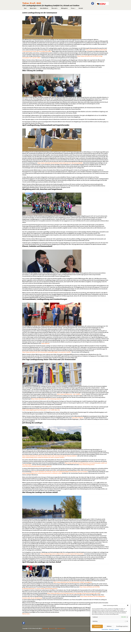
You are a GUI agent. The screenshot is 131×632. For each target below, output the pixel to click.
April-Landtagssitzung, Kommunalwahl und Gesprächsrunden (45, 125)
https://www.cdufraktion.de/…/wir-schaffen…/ (69, 394)
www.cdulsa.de (45, 343)
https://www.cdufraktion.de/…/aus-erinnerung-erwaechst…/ (47, 399)
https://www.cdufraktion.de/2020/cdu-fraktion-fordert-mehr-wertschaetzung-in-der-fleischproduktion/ (49, 456)
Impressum (117, 629)
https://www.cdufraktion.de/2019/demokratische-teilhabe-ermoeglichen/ (72, 582)
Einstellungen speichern (122, 626)
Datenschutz (111, 629)
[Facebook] (92, 3)
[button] (128, 605)
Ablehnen (109, 626)
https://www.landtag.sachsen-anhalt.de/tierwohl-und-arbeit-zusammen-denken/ (43, 457)
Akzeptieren (97, 626)
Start (25, 8)
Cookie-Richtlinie (105, 629)
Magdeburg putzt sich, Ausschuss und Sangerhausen (42, 189)
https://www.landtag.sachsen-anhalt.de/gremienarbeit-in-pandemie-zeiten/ (42, 473)
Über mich (54, 8)
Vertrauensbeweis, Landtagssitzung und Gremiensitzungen (44, 299)
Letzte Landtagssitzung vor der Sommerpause (39, 13)
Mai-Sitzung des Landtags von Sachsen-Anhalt (40, 492)
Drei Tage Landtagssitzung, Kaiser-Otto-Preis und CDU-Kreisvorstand (49, 359)
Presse (73, 8)
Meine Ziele (33, 8)
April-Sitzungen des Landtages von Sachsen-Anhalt (41, 562)
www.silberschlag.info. (78, 417)
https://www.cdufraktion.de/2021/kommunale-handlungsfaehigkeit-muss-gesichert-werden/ (46, 352)
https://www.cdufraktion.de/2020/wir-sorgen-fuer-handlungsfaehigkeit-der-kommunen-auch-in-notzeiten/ (59, 471)
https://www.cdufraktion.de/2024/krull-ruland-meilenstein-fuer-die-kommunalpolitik (60, 163)
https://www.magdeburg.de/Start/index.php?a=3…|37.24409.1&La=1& (40, 410)
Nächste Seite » (26, 614)
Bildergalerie (64, 8)
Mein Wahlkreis (44, 8)
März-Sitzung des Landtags (32, 71)
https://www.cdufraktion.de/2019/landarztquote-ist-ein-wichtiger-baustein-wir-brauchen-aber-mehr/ (74, 593)
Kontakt (81, 8)
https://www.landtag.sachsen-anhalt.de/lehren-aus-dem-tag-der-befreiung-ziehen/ (62, 554)
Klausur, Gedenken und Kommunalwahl (37, 246)
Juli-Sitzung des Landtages (32, 423)
